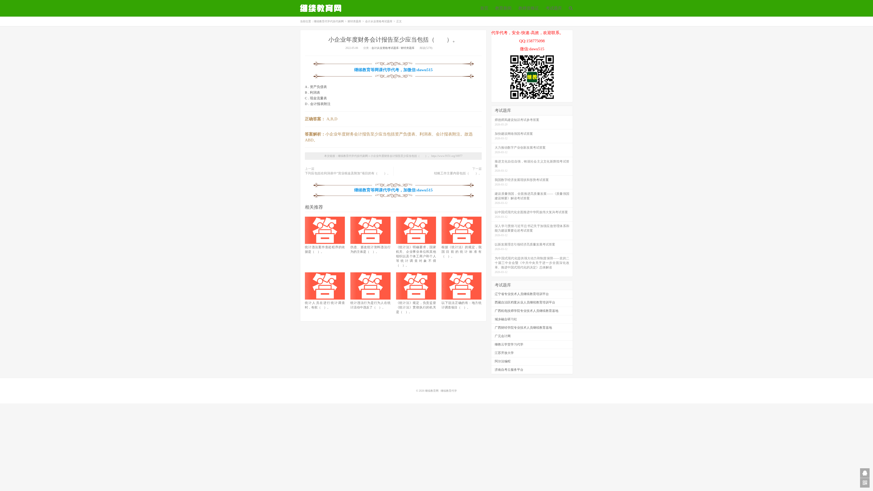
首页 (484, 8)
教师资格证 (528, 8)
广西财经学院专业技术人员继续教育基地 (523, 327)
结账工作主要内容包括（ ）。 (458, 173)
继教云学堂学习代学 (509, 344)
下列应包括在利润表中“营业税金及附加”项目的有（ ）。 (347, 173)
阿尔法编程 (503, 361)
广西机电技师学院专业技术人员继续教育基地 (526, 311)
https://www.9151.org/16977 (446, 156)
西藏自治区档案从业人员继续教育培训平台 (525, 302)
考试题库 (554, 8)
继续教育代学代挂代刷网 (321, 8)
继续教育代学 (449, 390)
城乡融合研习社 (506, 319)
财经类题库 (354, 21)
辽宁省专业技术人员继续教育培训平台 (522, 294)
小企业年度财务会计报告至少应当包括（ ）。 (393, 39)
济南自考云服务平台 (509, 369)
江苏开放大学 (504, 353)
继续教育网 (432, 390)
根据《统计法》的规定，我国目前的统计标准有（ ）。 (462, 252)
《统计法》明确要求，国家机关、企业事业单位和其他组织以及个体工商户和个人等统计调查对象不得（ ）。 (416, 256)
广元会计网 (503, 336)
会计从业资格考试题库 (378, 21)
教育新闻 (503, 8)
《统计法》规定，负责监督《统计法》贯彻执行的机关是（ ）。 (416, 307)
